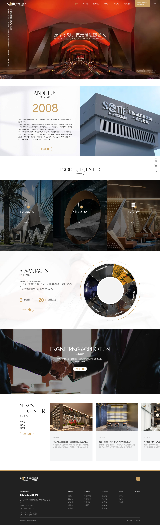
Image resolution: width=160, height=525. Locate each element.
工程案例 (70, 502)
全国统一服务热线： (142, 3)
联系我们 (127, 4)
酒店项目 (104, 496)
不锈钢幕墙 (87, 502)
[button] (79, 75)
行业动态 (22, 425)
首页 (76, 4)
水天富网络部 (136, 520)
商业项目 (104, 505)
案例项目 (106, 4)
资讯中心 (116, 4)
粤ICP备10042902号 (32, 520)
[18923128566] (156, 160)
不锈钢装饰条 (87, 499)
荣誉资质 (70, 508)
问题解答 (22, 428)
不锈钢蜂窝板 (87, 496)
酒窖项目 (104, 508)
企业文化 (70, 499)
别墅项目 (104, 502)
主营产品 (96, 4)
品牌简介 (70, 496)
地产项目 (104, 499)
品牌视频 (70, 505)
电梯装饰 (86, 505)
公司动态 (22, 422)
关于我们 (85, 4)
